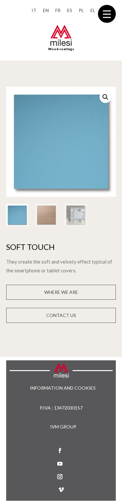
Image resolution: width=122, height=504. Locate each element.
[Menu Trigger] (107, 14)
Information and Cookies (63, 388)
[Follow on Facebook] (60, 450)
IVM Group (63, 426)
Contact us (61, 315)
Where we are (61, 292)
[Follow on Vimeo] (61, 489)
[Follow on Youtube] (60, 463)
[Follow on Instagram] (60, 476)
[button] (105, 97)
